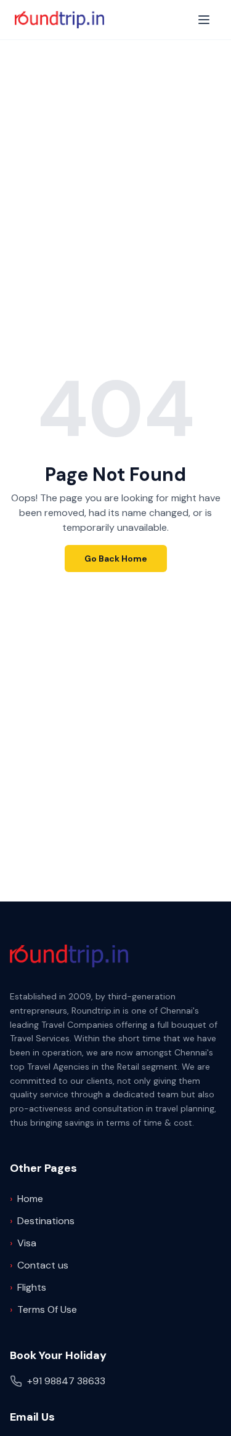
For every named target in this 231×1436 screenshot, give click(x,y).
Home (26, 1198)
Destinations (42, 1220)
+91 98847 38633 (66, 1380)
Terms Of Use (43, 1309)
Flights (28, 1287)
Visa (23, 1242)
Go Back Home (115, 558)
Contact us (39, 1265)
